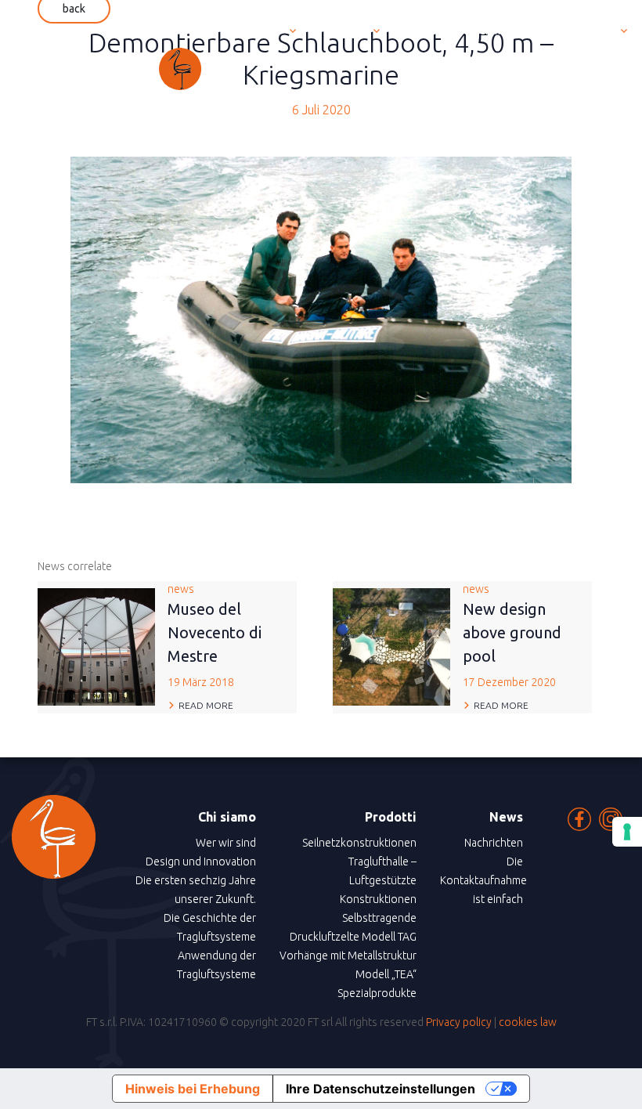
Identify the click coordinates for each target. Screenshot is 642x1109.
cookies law (528, 1022)
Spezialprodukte (377, 993)
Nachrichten (493, 842)
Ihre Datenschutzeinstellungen (380, 1088)
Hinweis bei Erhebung (192, 1088)
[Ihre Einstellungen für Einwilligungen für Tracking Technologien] (627, 832)
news (214, 635)
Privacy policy (459, 1022)
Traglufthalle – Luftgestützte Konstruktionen (378, 880)
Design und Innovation (201, 861)
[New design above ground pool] (391, 646)
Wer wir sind (226, 842)
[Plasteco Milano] (107, 69)
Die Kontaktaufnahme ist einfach (483, 880)
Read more (206, 705)
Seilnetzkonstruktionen (359, 842)
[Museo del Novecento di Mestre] (96, 646)
